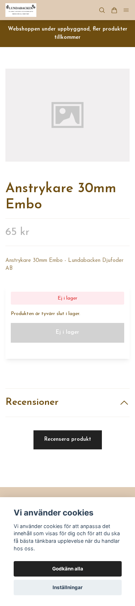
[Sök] (102, 10)
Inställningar (68, 587)
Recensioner (32, 402)
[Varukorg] (114, 10)
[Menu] (126, 10)
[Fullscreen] (67, 115)
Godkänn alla (67, 569)
